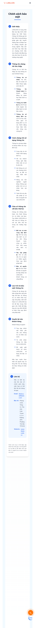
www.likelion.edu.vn (22, 432)
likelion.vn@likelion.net (21, 395)
